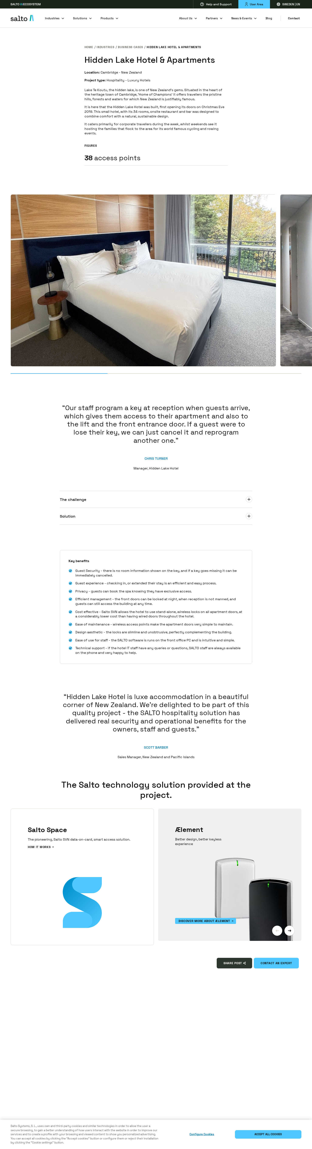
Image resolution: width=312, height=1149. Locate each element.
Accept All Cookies (268, 1134)
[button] (277, 931)
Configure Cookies (202, 1134)
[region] (156, 1134)
